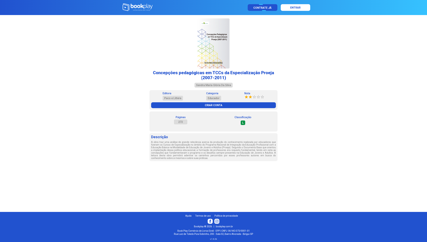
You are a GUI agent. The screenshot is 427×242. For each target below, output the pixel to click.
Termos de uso (203, 215)
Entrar (295, 7)
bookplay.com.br (224, 226)
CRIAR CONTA (213, 105)
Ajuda (188, 215)
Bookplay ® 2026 (203, 226)
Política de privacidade (226, 215)
